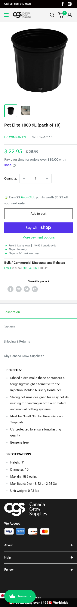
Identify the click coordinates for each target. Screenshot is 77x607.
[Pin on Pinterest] (19, 289)
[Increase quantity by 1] (46, 178)
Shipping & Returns (16, 341)
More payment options (38, 237)
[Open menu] (6, 15)
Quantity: (10, 178)
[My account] (70, 15)
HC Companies (15, 137)
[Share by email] (35, 289)
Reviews (9, 327)
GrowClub (28, 197)
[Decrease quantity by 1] (24, 178)
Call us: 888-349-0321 (17, 3)
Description (11, 312)
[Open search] (52, 15)
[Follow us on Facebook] (63, 4)
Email (7, 268)
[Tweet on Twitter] (27, 289)
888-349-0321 (31, 268)
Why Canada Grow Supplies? (23, 356)
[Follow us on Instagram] (70, 4)
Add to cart (38, 214)
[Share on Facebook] (10, 289)
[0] (61, 15)
